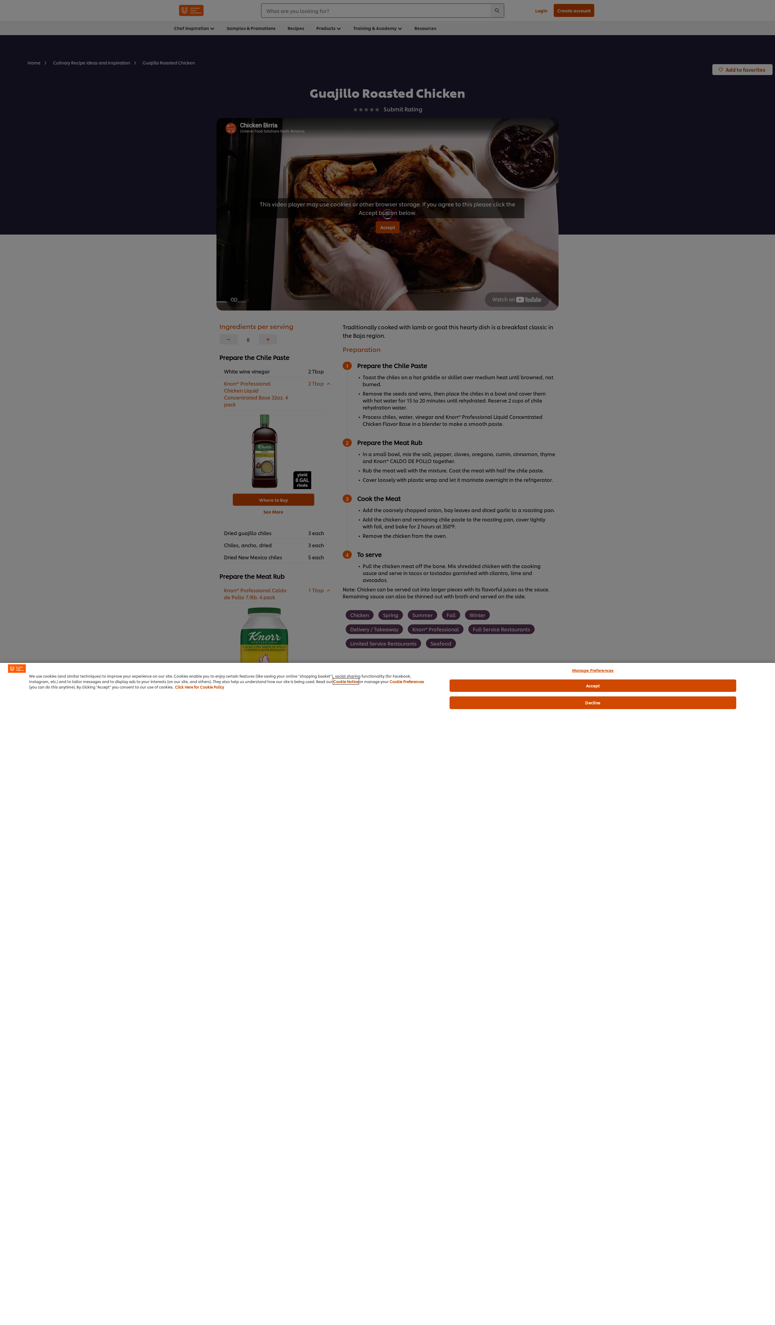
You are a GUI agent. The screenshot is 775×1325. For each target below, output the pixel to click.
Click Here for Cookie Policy (199, 686)
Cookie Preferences (407, 681)
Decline (592, 702)
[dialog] (387, 993)
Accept (593, 685)
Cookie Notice (345, 681)
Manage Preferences (593, 670)
